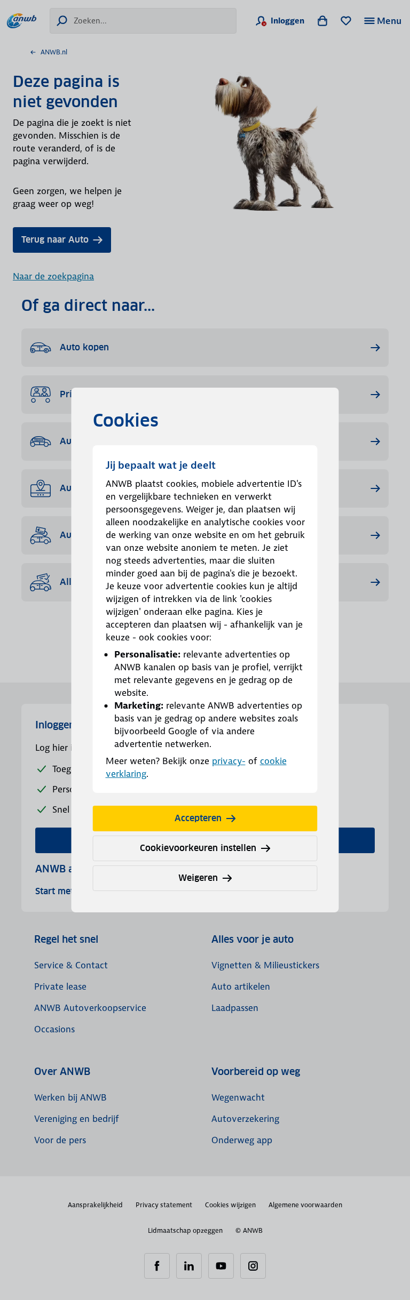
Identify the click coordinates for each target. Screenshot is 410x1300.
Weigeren (198, 878)
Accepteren (198, 818)
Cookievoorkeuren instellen (198, 848)
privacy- (229, 761)
